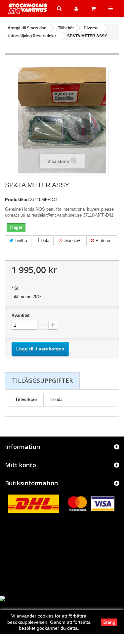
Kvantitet (20, 315)
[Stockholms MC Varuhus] (27, 8)
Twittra (20, 240)
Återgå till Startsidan (27, 28)
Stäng (109, 622)
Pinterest (103, 240)
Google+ (72, 240)
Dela (44, 240)
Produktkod (17, 199)
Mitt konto (20, 465)
